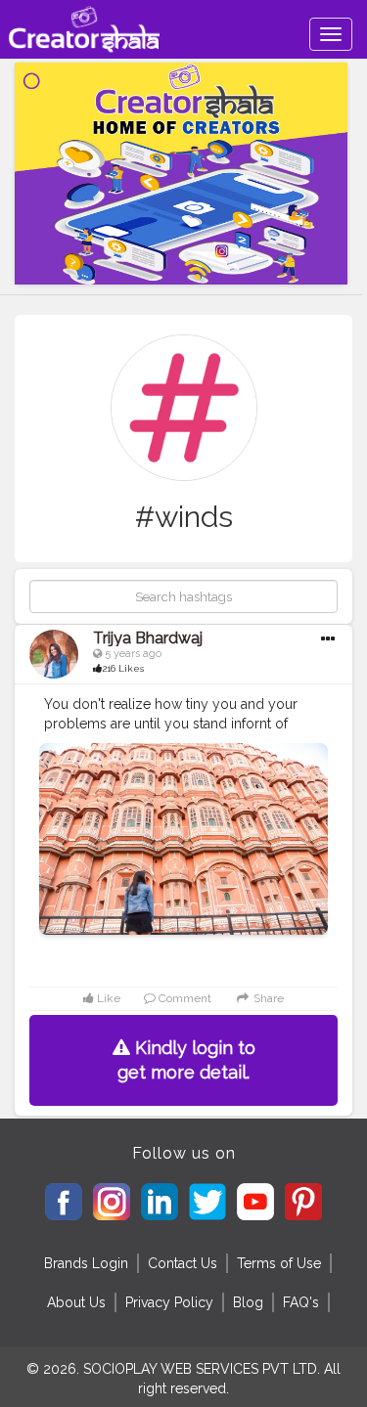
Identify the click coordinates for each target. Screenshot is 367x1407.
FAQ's (301, 1302)
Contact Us (182, 1263)
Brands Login (86, 1263)
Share (267, 998)
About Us (76, 1302)
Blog (248, 1302)
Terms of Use (279, 1263)
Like (107, 998)
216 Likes (123, 668)
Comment (183, 998)
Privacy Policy (169, 1302)
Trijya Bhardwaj (148, 638)
